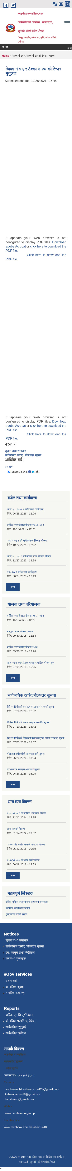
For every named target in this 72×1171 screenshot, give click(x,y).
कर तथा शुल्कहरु (16, 958)
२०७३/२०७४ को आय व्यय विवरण (23, 860)
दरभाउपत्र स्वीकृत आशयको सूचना (23, 769)
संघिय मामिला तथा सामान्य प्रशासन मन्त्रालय (27, 901)
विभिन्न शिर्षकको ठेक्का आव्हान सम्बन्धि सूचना (28, 722)
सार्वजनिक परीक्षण (16, 1033)
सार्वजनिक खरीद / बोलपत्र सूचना (23, 455)
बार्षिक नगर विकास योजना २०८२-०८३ (25, 524)
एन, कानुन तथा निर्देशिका (20, 952)
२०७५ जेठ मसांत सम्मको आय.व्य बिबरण (26, 844)
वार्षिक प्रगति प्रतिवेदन (19, 1015)
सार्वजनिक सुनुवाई (16, 1027)
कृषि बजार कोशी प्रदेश (17, 914)
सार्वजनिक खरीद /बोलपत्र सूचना (25, 946)
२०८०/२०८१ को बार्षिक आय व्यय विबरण (26, 813)
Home (5, 55)
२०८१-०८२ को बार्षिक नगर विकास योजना (27, 540)
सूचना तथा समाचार (15, 451)
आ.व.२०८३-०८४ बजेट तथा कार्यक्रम (25, 509)
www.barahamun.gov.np (20, 1113)
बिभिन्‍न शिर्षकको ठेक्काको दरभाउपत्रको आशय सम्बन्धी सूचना (35, 738)
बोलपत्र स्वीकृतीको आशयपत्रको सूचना (26, 753)
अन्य (13, 586)
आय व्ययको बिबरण (16, 828)
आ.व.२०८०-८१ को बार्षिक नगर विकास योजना (29, 556)
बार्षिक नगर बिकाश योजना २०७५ (22, 647)
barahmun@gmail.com (19, 1099)
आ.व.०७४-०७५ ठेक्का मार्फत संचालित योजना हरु (30, 662)
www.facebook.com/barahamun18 (25, 1127)
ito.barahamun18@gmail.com (23, 1094)
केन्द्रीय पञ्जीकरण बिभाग (18, 908)
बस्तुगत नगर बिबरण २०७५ (20, 631)
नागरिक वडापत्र (15, 993)
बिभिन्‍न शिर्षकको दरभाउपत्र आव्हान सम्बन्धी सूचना (30, 706)
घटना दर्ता (11, 981)
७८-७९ (9, 467)
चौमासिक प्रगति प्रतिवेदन (21, 1021)
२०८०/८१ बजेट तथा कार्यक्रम (21, 571)
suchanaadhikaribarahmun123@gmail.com (32, 1089)
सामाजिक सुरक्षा (15, 987)
